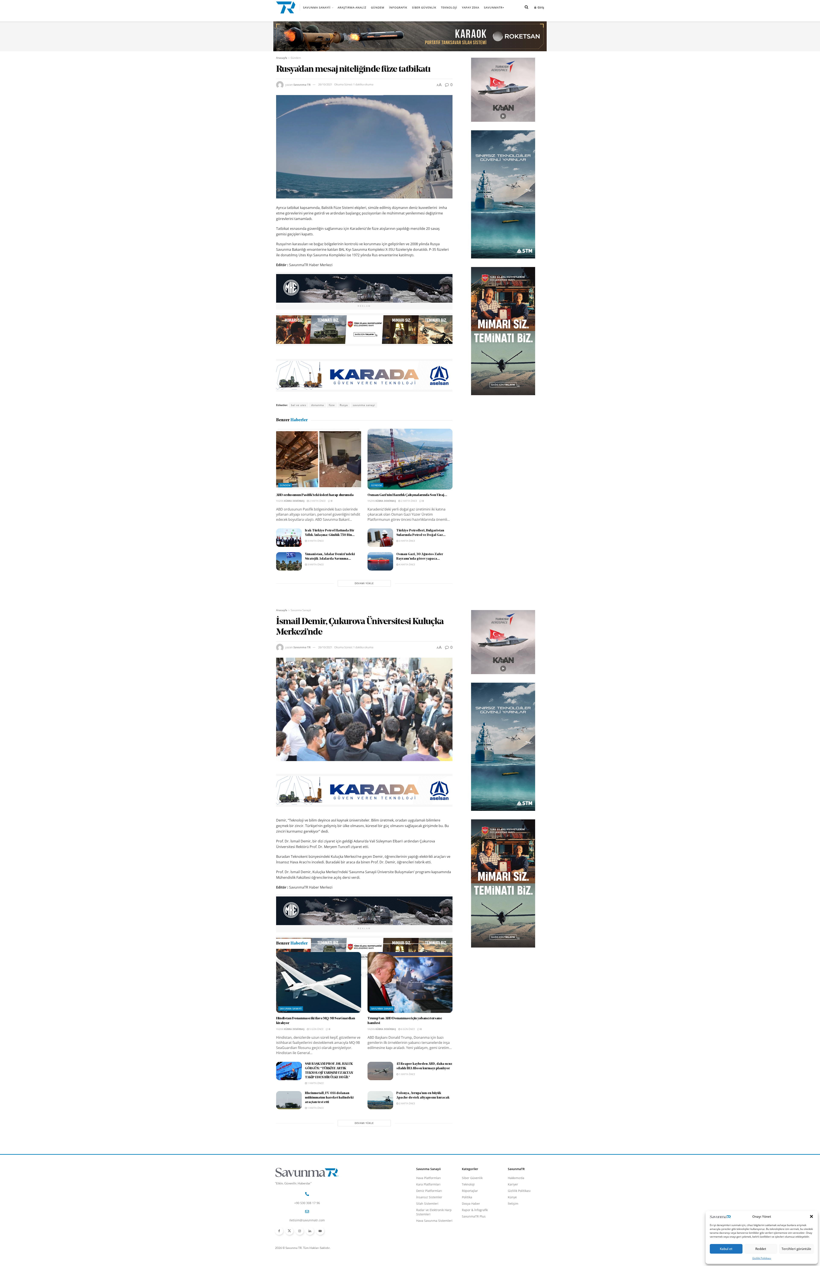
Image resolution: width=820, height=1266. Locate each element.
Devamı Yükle (364, 583)
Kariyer (513, 1230)
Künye (512, 1243)
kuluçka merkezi (350, 975)
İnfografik (398, 7)
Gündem (377, 7)
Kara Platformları (428, 1230)
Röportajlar (470, 1237)
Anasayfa (281, 58)
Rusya (344, 405)
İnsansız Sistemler (429, 1243)
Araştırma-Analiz (352, 7)
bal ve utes (298, 405)
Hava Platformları (428, 1224)
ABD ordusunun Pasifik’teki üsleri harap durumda (315, 495)
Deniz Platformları (429, 1237)
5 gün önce (316, 1075)
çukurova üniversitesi (319, 975)
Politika (467, 1243)
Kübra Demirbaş (294, 500)
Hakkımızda (516, 1224)
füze (332, 405)
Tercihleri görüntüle (796, 1249)
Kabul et (726, 1249)
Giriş (540, 7)
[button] (811, 1216)
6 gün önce (407, 1075)
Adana (295, 975)
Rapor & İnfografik (475, 1256)
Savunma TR (302, 84)
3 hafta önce (315, 540)
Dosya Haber (471, 1250)
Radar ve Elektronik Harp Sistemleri (434, 1258)
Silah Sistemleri (427, 1250)
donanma (317, 405)
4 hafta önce (406, 564)
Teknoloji (449, 7)
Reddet (760, 1249)
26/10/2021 (325, 84)
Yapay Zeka (470, 7)
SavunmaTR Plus (474, 1262)
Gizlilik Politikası (761, 1258)
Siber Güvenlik (424, 7)
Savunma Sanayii (317, 7)
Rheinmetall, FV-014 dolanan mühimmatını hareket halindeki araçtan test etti (329, 1144)
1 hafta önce (315, 1129)
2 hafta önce (317, 500)
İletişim (513, 1250)
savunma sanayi (364, 405)
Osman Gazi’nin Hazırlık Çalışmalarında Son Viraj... (407, 495)
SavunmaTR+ (494, 7)
